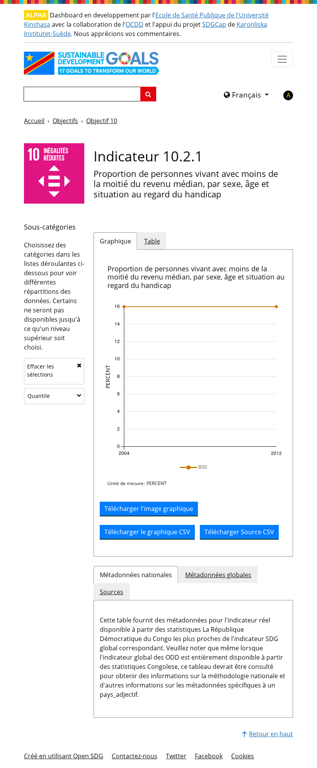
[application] (193, 380)
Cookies (242, 756)
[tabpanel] (193, 403)
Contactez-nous (134, 756)
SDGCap (214, 24)
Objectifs (65, 121)
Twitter (176, 756)
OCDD (134, 24)
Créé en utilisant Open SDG (63, 756)
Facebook (209, 756)
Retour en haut (271, 734)
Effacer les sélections (40, 370)
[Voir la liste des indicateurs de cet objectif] (54, 172)
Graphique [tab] (115, 241)
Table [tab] (152, 241)
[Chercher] (148, 94)
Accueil (34, 121)
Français (246, 95)
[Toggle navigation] (282, 59)
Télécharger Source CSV (239, 532)
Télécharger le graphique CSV (147, 532)
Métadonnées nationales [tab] (136, 575)
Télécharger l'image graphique (148, 508)
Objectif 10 (101, 121)
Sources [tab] (111, 592)
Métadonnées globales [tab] (218, 575)
